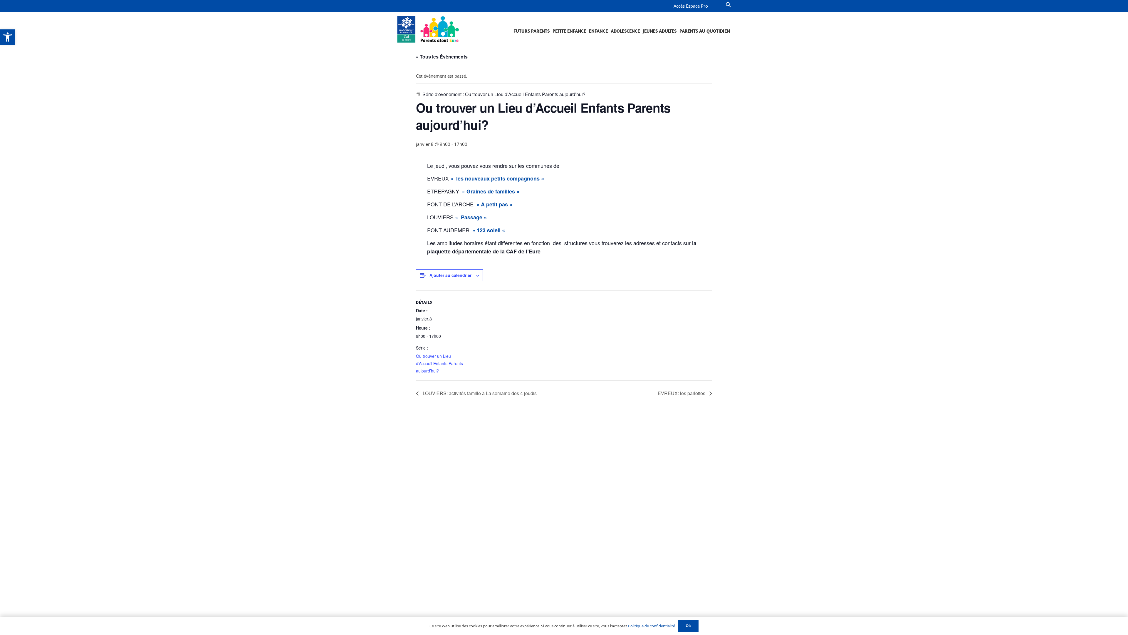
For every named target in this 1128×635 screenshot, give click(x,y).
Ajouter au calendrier (450, 275)
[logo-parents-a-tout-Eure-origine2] (428, 29)
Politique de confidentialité (651, 626)
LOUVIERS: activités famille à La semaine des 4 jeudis (479, 393)
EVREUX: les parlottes (682, 393)
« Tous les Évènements (442, 56)
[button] (7, 37)
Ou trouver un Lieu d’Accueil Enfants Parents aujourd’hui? (439, 363)
